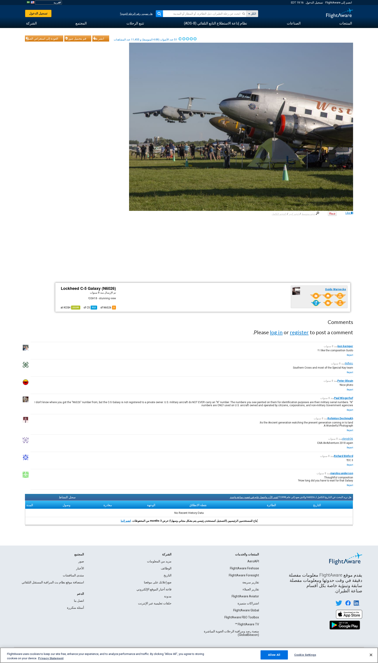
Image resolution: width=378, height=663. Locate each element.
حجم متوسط (308, 213)
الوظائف (166, 568)
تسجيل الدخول (314, 2)
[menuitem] (345, 23)
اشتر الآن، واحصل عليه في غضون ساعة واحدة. (254, 497)
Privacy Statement (50, 658)
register (299, 332)
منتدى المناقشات (73, 575)
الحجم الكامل (279, 213)
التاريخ (168, 575)
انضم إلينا (126, 520)
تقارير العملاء (251, 589)
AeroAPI (253, 561)
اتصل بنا (79, 600)
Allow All (274, 654)
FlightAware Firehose (244, 568)
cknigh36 (347, 438)
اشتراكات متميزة (248, 603)
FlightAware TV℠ (247, 624)
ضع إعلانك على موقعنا (158, 582)
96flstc (349, 363)
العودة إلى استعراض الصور (42, 38)
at (70, 307)
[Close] (371, 655)
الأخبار (80, 568)
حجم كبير (294, 213)
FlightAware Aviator (245, 596)
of (90, 307)
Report (350, 355)
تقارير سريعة (250, 582)
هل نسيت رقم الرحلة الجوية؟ (136, 13)
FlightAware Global (246, 610)
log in (276, 332)
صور (81, 561)
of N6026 (107, 307)
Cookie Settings (305, 654)
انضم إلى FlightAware (338, 2)
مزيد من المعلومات (159, 561)
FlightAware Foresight (244, 575)
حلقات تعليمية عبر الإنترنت (155, 603)
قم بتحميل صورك (76, 38)
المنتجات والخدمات (247, 554)
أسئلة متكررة (75, 607)
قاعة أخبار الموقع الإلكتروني (154, 589)
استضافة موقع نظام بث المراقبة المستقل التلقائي (53, 582)
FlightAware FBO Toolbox (241, 617)
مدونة (168, 596)
